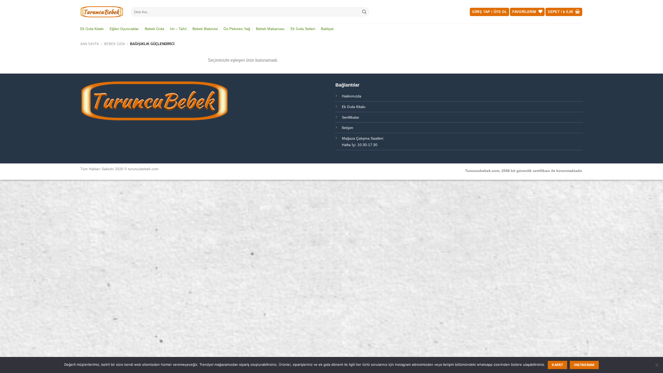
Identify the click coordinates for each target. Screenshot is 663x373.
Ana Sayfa (89, 44)
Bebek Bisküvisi (205, 29)
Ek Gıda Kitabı (92, 29)
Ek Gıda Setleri (303, 29)
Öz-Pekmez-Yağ (237, 29)
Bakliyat (327, 29)
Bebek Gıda (154, 29)
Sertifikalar (350, 117)
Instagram (584, 365)
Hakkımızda (351, 96)
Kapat (557, 365)
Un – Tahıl (178, 29)
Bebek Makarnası (270, 29)
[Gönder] (364, 12)
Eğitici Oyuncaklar (124, 29)
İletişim (347, 128)
